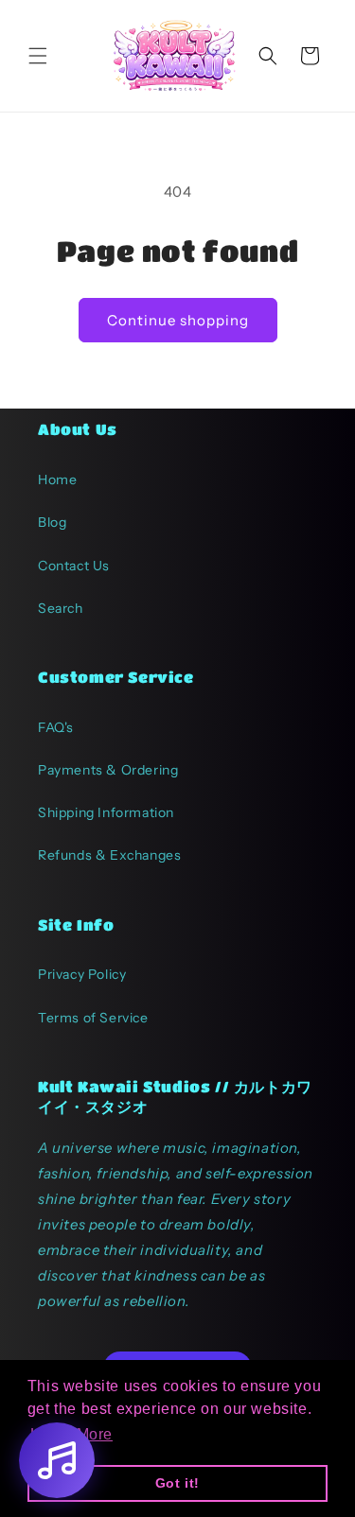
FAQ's (56, 727)
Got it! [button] (177, 1483)
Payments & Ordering (108, 769)
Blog (52, 522)
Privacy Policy (82, 974)
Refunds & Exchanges (109, 854)
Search (60, 608)
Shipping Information (106, 812)
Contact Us (74, 565)
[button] (38, 56)
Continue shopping (178, 320)
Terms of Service (93, 1017)
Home (57, 479)
